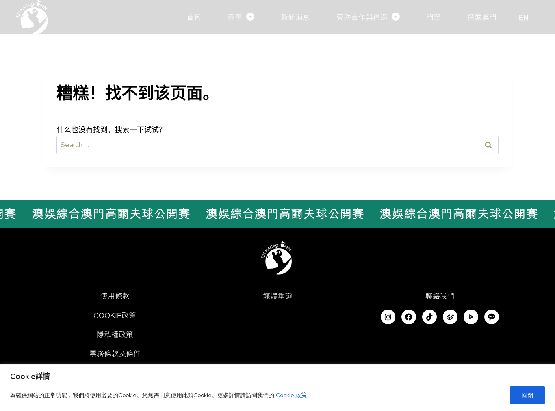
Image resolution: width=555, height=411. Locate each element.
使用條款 (115, 296)
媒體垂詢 (277, 296)
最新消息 (295, 17)
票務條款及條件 (115, 353)
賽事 (235, 17)
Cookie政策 (114, 315)
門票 (433, 17)
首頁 (193, 17)
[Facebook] (408, 317)
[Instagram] (388, 317)
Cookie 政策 (291, 395)
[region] (277, 387)
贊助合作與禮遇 (362, 17)
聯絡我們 (440, 296)
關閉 (527, 395)
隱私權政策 (115, 334)
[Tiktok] (429, 317)
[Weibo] (450, 317)
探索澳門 (481, 17)
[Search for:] (277, 144)
